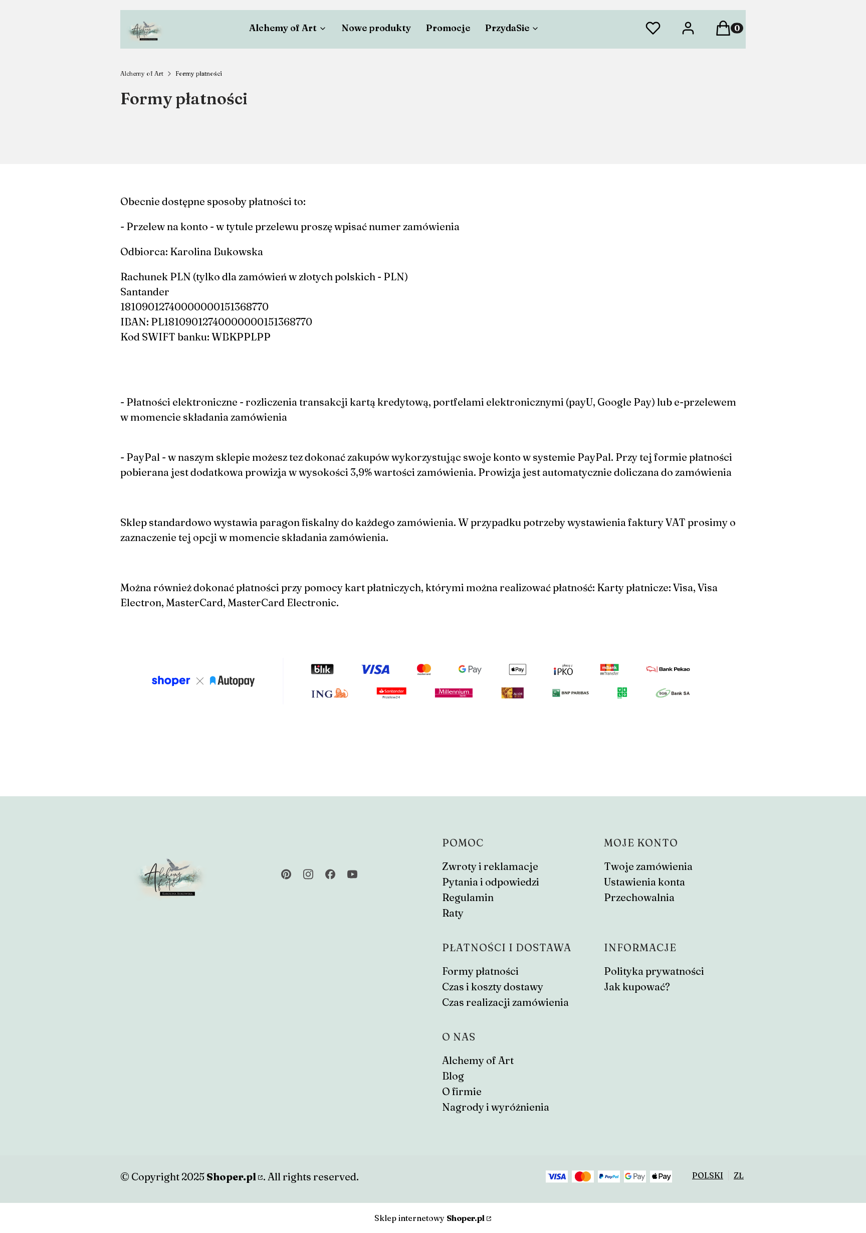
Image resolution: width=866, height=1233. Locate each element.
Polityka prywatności (654, 971)
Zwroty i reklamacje (490, 866)
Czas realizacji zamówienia (505, 1002)
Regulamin (468, 897)
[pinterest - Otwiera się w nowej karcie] (286, 874)
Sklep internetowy (429, 1218)
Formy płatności (480, 971)
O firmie (462, 1091)
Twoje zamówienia (648, 866)
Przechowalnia (639, 897)
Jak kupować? (637, 986)
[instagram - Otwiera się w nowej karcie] (308, 874)
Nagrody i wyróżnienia (495, 1107)
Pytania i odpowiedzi (490, 881)
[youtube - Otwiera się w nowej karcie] (352, 874)
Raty (453, 913)
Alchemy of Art (141, 73)
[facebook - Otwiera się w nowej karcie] (330, 874)
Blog (453, 1076)
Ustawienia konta (644, 881)
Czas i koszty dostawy (492, 986)
